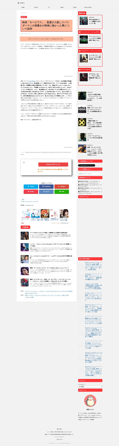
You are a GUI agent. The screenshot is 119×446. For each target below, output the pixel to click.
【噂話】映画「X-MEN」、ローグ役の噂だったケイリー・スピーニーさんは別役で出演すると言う (94, 124)
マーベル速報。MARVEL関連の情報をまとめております (59, 431)
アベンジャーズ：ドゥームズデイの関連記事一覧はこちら (95, 38)
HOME (23, 7)
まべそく (21, 3)
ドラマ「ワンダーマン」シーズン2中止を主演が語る (94, 137)
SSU (23, 201)
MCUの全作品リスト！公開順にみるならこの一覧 (95, 21)
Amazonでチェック (53, 164)
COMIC (75, 7)
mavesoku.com (30, 205)
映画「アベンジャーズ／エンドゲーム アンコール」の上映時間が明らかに (94, 110)
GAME (61, 7)
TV (49, 7)
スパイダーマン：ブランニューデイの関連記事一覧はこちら (95, 57)
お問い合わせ (59, 439)
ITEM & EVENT (88, 7)
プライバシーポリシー (59, 436)
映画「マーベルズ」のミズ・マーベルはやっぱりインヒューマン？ (49, 268)
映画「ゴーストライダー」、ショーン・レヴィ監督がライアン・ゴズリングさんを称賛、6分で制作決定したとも (94, 151)
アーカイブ (81, 384)
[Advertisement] (46, 62)
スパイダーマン (28, 201)
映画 (23, 199)
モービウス (35, 201)
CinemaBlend (32, 81)
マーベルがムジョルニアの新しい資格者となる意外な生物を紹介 (49, 232)
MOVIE (36, 7)
